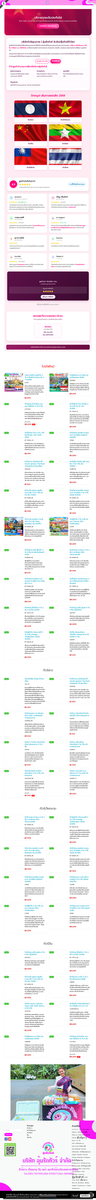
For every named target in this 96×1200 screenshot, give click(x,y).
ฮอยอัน (86, 1177)
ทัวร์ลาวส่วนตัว (75, 1146)
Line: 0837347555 (48, 335)
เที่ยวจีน (77, 1180)
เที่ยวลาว (83, 1180)
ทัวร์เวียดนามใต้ (86, 1166)
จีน (28, 1135)
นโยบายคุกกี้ (36, 1197)
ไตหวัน (29, 1137)
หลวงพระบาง (81, 1174)
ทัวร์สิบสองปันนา (76, 1151)
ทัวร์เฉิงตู (74, 1157)
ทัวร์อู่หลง (74, 1154)
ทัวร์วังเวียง (83, 1149)
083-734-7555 (48, 332)
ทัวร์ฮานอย (85, 1154)
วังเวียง (82, 1171)
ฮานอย (73, 1180)
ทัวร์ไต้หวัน (23, 48)
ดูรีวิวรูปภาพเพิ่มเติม (48, 297)
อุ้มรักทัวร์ (78, 1177)
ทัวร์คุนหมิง (80, 1132)
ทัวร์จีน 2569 (75, 1135)
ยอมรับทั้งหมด (85, 1196)
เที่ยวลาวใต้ (74, 1182)
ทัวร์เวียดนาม (80, 45)
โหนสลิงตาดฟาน (76, 1188)
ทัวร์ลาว (72, 45)
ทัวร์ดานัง (74, 1137)
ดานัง (83, 1129)
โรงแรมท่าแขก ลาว (81, 1185)
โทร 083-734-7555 (42, 61)
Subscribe (8, 1135)
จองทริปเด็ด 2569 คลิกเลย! (48, 26)
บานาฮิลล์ (74, 1168)
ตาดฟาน (87, 1129)
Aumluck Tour (75, 1129)
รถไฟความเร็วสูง (86, 1168)
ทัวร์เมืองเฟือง (80, 1157)
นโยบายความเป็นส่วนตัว (23, 1197)
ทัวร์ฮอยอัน (79, 1154)
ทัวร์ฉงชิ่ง (88, 1135)
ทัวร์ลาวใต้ (82, 1146)
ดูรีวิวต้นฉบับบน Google (77, 184)
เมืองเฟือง (87, 1182)
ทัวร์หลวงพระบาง (85, 1152)
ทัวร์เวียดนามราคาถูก (85, 1163)
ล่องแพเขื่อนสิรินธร (76, 1171)
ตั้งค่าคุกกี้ (75, 1196)
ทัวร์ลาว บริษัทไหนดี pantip (78, 1143)
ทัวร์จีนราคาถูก (81, 1135)
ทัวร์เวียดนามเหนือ (76, 1165)
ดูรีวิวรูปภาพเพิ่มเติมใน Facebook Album (48, 304)
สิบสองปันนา (75, 1174)
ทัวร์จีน (85, 1132)
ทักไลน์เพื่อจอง (56, 61)
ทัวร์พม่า (14, 48)
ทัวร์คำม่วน (74, 1132)
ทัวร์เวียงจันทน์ (87, 1157)
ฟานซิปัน (79, 1168)
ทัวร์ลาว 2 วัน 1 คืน (76, 1140)
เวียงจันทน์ (74, 1185)
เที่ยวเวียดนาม (81, 1182)
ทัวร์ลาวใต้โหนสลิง (76, 1149)
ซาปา (80, 1129)
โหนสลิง (89, 1185)
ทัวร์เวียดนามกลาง (76, 1163)
